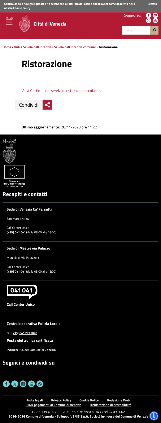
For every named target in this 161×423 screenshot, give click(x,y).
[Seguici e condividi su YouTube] (31, 383)
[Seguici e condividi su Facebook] (6, 383)
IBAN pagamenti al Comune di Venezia (53, 404)
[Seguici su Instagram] (155, 15)
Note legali (35, 400)
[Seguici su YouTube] (155, 20)
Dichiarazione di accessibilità (110, 404)
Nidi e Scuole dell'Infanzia (32, 46)
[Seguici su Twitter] (148, 20)
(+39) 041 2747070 (24, 333)
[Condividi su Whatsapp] (39, 383)
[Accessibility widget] (153, 415)
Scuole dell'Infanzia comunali (75, 46)
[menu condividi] (47, 105)
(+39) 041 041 (16, 232)
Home (7, 46)
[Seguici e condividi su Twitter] (14, 383)
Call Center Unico (21, 304)
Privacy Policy (61, 400)
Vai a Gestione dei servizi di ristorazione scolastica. (62, 90)
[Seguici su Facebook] (148, 15)
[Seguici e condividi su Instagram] (23, 383)
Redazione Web (118, 400)
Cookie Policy (21, 8)
